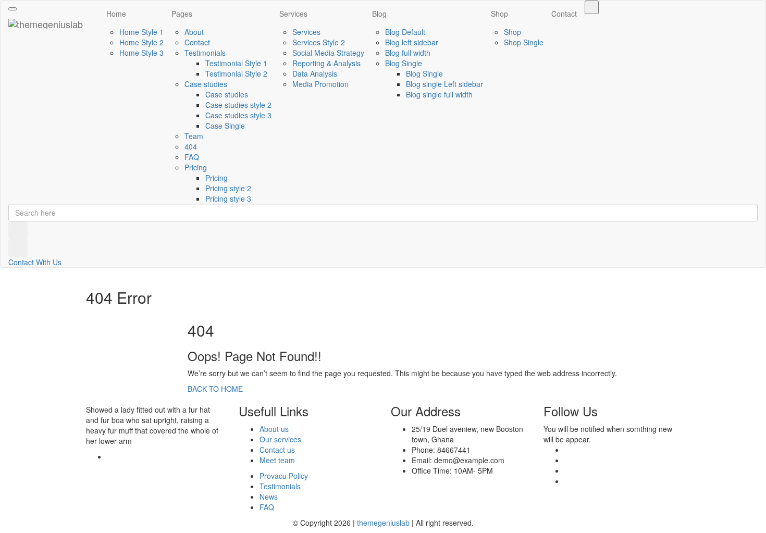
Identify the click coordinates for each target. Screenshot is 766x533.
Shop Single (523, 42)
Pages (181, 13)
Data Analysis (314, 73)
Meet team (277, 460)
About (194, 32)
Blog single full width (439, 94)
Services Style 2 (318, 42)
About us (274, 429)
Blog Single (403, 63)
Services (293, 13)
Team (193, 136)
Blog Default (405, 32)
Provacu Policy (284, 475)
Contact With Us (34, 262)
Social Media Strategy (328, 52)
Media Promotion (320, 84)
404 (190, 146)
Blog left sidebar (411, 42)
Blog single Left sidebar (444, 84)
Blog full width (407, 52)
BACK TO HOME (215, 388)
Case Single (225, 125)
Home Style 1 (141, 32)
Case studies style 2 (238, 105)
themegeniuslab (383, 522)
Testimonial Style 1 (236, 63)
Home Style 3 (141, 52)
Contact (197, 42)
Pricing (195, 167)
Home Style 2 (141, 42)
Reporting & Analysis (326, 63)
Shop (499, 13)
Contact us (277, 449)
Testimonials (205, 52)
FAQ (191, 157)
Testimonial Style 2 (236, 73)
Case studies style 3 (238, 115)
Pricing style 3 (228, 198)
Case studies (205, 84)
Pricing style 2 (228, 188)
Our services (280, 439)
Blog (379, 13)
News (269, 496)
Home (116, 13)
